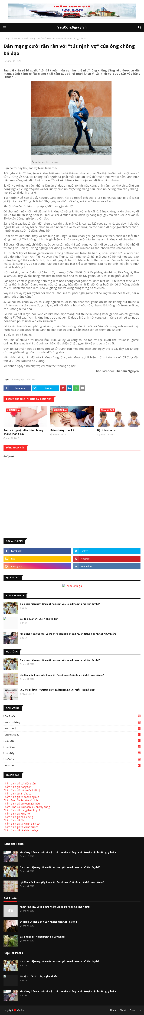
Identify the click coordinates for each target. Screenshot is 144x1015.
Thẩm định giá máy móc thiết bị (22, 790)
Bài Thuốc (72, 716)
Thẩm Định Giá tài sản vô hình (21, 800)
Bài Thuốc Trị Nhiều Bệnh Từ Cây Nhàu (42, 936)
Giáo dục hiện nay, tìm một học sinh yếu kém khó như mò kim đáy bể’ (60, 603)
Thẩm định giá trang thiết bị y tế (22, 810)
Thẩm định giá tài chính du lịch (21, 827)
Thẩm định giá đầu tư (16, 820)
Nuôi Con (72, 759)
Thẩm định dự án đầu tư (17, 793)
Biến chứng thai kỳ (62, 430)
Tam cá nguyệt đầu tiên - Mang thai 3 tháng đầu (23, 431)
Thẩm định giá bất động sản (20, 783)
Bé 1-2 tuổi (72, 728)
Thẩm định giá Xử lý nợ (17, 813)
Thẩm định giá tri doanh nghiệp (21, 797)
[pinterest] (106, 559)
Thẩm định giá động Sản (17, 786)
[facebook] (37, 551)
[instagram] (37, 566)
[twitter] (106, 551)
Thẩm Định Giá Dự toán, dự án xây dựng (27, 807)
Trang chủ (8, 38)
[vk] (106, 566)
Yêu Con (19, 38)
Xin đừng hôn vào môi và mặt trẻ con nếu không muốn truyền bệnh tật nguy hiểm (68, 633)
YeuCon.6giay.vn (72, 27)
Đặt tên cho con (107, 430)
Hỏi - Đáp (72, 753)
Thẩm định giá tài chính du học (21, 830)
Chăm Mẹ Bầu (18, 379)
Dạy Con (72, 740)
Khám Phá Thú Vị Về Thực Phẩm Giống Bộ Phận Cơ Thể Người (55, 906)
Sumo (9, 60)
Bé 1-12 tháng (72, 722)
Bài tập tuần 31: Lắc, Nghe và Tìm (39, 618)
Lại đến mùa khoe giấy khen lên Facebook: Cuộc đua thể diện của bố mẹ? (62, 675)
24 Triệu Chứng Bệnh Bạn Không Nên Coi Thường (48, 921)
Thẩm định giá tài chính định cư (22, 823)
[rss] (37, 559)
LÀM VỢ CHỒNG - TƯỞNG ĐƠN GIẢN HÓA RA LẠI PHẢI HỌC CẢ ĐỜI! (57, 690)
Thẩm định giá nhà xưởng (18, 817)
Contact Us (135, 1010)
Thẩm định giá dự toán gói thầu (22, 803)
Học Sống (72, 747)
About (123, 1010)
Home (113, 1010)
